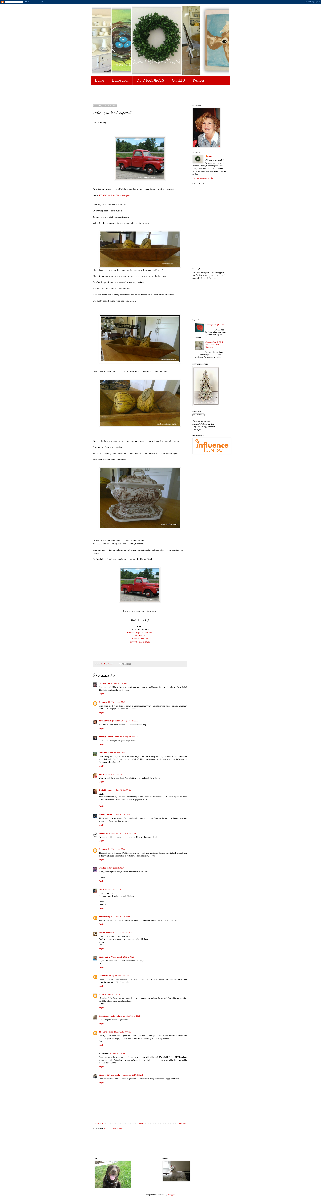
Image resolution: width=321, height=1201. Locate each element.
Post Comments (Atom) (113, 1128)
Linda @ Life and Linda (109, 1075)
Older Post (182, 1124)
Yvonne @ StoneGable (108, 833)
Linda (101, 889)
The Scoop (140, 635)
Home (99, 80)
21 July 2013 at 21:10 (113, 889)
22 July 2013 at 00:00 (121, 917)
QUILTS (178, 80)
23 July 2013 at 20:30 (113, 994)
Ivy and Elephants (106, 932)
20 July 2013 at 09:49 (122, 790)
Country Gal (104, 683)
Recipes (199, 80)
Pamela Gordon (105, 814)
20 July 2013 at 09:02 (116, 702)
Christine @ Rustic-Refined (110, 1016)
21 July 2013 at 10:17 (115, 868)
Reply (101, 694)
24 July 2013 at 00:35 (122, 1032)
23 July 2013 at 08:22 (123, 976)
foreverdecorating (106, 976)
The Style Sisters (106, 1032)
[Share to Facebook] (127, 664)
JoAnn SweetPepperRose (110, 721)
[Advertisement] (155, 94)
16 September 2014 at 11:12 (132, 1075)
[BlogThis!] (123, 664)
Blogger (171, 1194)
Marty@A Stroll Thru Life (110, 737)
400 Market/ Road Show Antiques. (115, 195)
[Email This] (120, 664)
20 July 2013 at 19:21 (127, 833)
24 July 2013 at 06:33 (118, 1053)
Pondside (103, 753)
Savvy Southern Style (140, 642)
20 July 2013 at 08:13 (119, 683)
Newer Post (98, 1124)
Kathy (101, 994)
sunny (101, 774)
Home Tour (120, 80)
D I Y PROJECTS (150, 80)
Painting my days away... (215, 324)
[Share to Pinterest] (130, 664)
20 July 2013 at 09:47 (113, 774)
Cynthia (102, 868)
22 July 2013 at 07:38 (123, 932)
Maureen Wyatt (105, 917)
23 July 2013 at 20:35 (131, 1016)
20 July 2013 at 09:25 (131, 737)
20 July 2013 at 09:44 (116, 753)
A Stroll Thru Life (140, 638)
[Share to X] (125, 664)
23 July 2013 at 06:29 (125, 957)
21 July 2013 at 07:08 (116, 849)
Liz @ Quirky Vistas (107, 957)
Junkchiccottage (106, 790)
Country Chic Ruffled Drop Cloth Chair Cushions (214, 344)
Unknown (103, 702)
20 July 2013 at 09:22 (129, 721)
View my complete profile (202, 178)
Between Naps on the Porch (139, 632)
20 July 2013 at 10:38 (121, 814)
